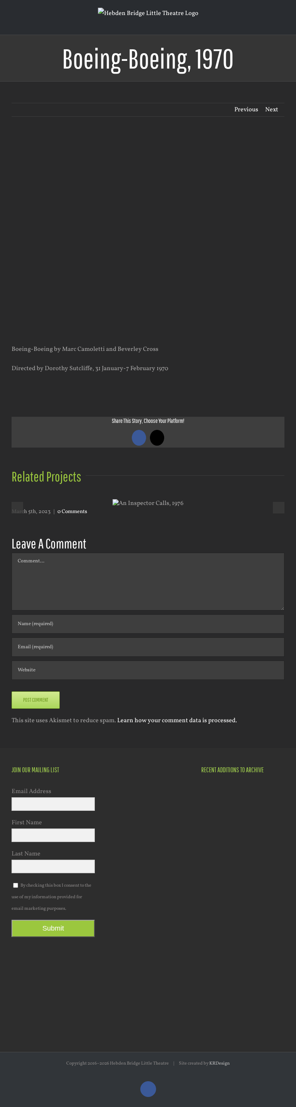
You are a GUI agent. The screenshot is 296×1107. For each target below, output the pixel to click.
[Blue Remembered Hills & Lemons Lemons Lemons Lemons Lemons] (270, 983)
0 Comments (72, 511)
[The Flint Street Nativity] (214, 906)
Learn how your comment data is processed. (177, 720)
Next (271, 110)
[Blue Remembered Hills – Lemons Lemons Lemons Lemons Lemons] (270, 944)
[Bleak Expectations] (242, 944)
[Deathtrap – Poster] (270, 844)
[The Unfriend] (242, 906)
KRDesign (219, 1063)
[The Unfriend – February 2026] (270, 875)
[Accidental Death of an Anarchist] (214, 944)
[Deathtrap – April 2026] (242, 843)
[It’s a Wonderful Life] (214, 983)
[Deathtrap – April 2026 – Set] (214, 875)
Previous (246, 110)
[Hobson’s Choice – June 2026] (214, 794)
